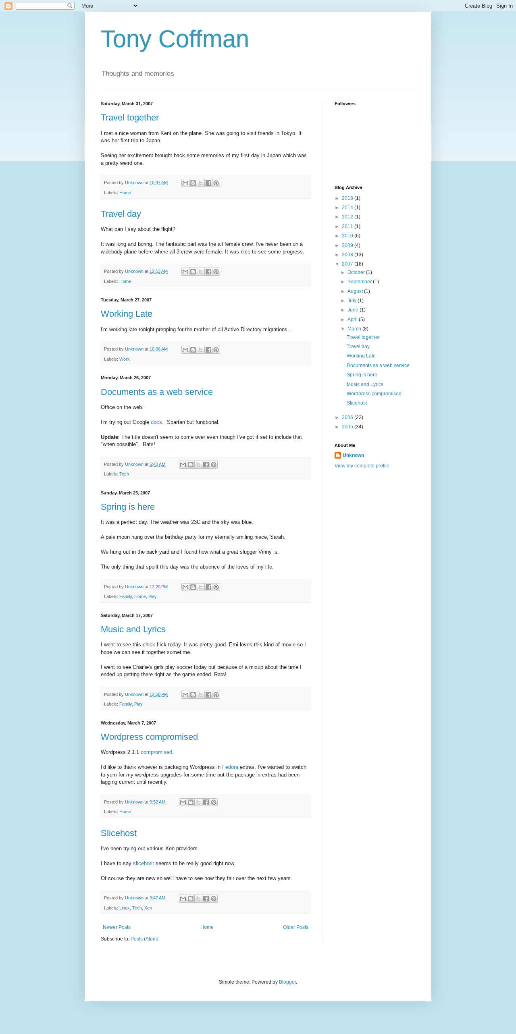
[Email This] (185, 183)
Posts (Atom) (144, 939)
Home (125, 192)
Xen (148, 907)
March (354, 329)
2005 (348, 427)
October (356, 272)
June (353, 310)
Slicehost (119, 833)
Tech (124, 473)
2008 (348, 254)
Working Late (126, 314)
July (352, 300)
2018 (348, 198)
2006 (348, 417)
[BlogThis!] (193, 183)
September (360, 281)
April (353, 319)
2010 (348, 236)
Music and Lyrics (133, 629)
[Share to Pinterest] (216, 183)
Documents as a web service (157, 392)
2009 (348, 245)
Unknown (353, 455)
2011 (348, 226)
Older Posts (295, 927)
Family (125, 596)
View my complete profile (362, 466)
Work (124, 359)
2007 (348, 264)
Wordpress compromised (149, 737)
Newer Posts (117, 927)
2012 (348, 217)
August (355, 291)
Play (152, 596)
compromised (156, 752)
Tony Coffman (175, 38)
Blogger (287, 982)
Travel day (121, 214)
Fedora (230, 767)
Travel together (130, 117)
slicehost (143, 863)
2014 (348, 207)
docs (156, 422)
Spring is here (128, 507)
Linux (124, 907)
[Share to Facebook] (208, 183)
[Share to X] (201, 183)
